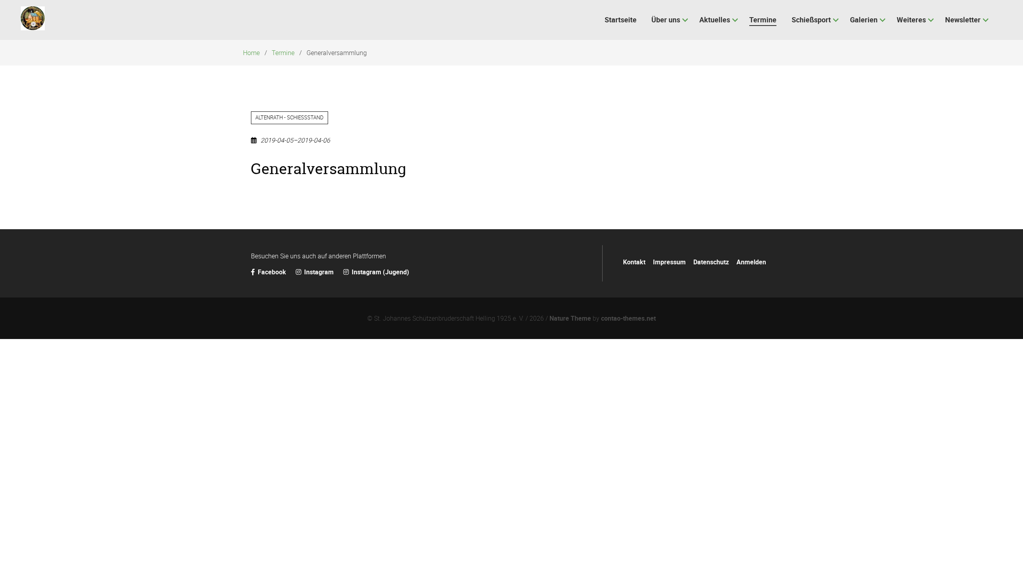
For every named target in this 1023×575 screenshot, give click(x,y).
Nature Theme (570, 318)
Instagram (319, 272)
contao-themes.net (628, 318)
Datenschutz (711, 262)
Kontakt (634, 262)
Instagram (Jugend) (379, 272)
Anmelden (751, 262)
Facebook (272, 272)
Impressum (669, 262)
